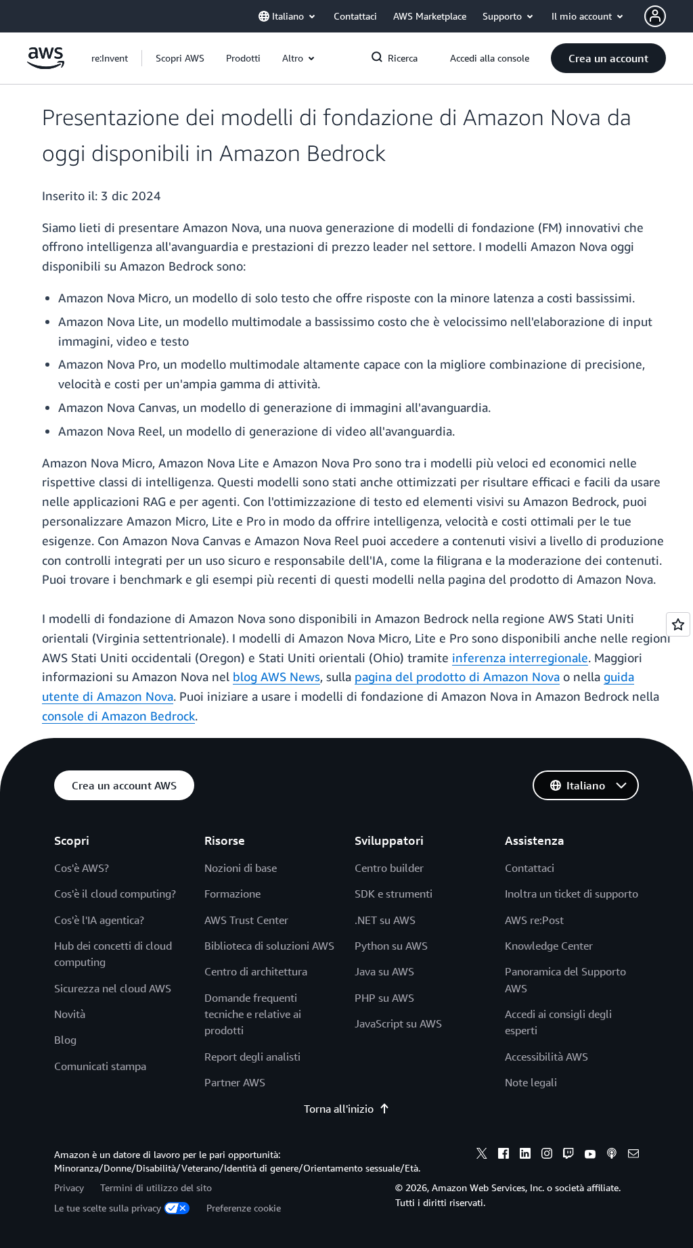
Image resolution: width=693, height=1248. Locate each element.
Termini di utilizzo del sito (156, 1187)
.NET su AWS (385, 920)
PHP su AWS (384, 997)
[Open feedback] (678, 624)
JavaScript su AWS (398, 1023)
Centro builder (389, 868)
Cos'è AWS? (81, 868)
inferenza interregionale (520, 657)
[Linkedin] (525, 1155)
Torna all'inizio (339, 1108)
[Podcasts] (611, 1155)
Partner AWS (234, 1082)
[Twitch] (568, 1155)
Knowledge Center (549, 945)
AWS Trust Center (246, 920)
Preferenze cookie (243, 1208)
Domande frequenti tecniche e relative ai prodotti (252, 1014)
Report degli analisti (252, 1056)
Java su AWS (384, 971)
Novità (69, 1014)
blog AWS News (276, 676)
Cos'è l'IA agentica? (99, 920)
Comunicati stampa (100, 1066)
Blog (65, 1039)
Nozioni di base (240, 868)
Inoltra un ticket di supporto (571, 893)
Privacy (69, 1187)
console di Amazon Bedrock (118, 715)
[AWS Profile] (655, 16)
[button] (180, 58)
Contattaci (529, 868)
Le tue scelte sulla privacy (107, 1208)
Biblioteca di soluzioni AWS (269, 945)
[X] (481, 1155)
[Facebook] (503, 1155)
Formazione (232, 893)
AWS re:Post (534, 920)
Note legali (531, 1082)
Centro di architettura (255, 971)
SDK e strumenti (393, 893)
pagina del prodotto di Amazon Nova (457, 676)
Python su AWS (391, 945)
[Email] (633, 1155)
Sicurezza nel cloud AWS (112, 988)
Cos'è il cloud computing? (115, 893)
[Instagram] (546, 1155)
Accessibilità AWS (546, 1056)
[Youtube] (590, 1155)
